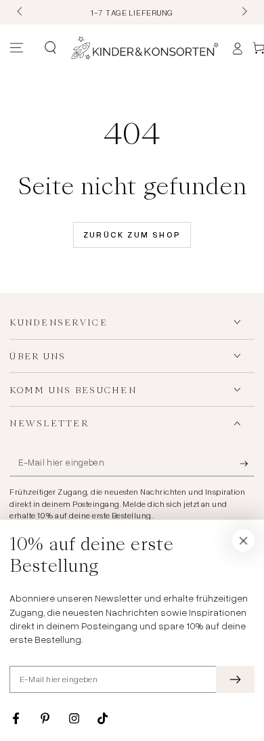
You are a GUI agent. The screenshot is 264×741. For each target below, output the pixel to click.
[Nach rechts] (243, 12)
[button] (49, 48)
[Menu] (16, 48)
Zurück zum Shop (132, 234)
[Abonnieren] (247, 463)
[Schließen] (243, 540)
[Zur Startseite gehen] (145, 48)
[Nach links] (20, 12)
